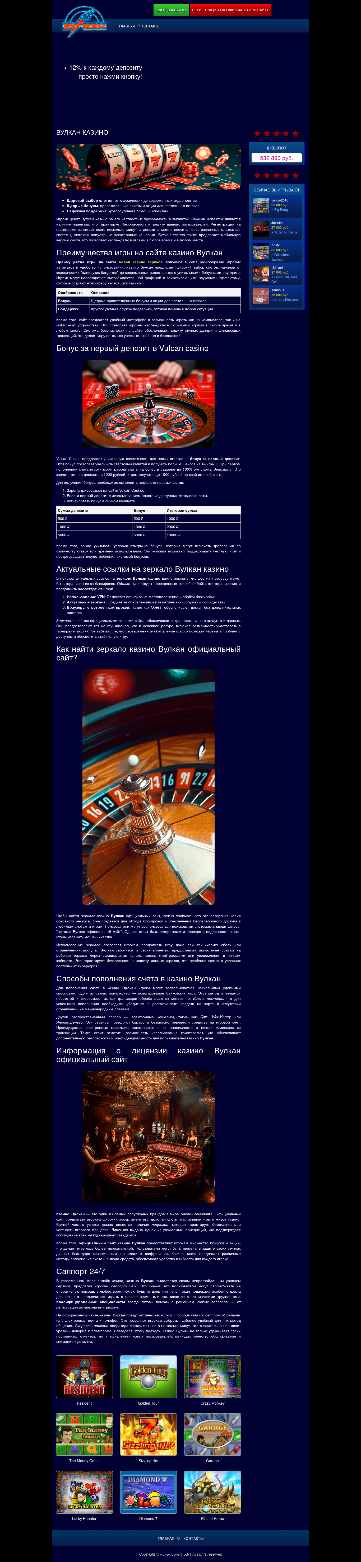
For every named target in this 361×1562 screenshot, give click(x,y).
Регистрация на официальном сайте (230, 9)
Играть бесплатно (84, 1375)
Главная (127, 26)
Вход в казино (171, 9)
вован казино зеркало (141, 261)
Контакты (150, 26)
